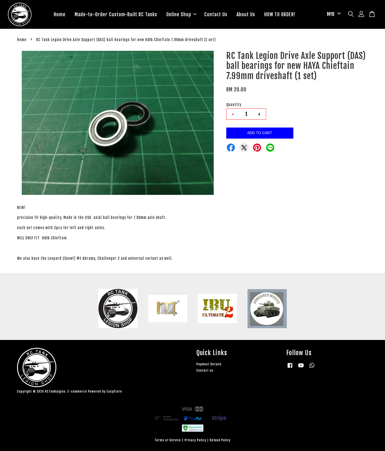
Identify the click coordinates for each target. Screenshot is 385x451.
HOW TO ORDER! (279, 14)
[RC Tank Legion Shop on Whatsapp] (312, 368)
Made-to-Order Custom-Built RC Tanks (116, 14)
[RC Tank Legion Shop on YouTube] (301, 368)
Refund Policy (220, 440)
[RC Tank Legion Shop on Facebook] (290, 368)
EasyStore (114, 391)
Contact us (204, 370)
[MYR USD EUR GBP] (333, 14)
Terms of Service (168, 440)
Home (59, 14)
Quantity (233, 104)
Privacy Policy (195, 440)
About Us (245, 14)
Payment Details (209, 364)
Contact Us (215, 14)
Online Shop (178, 14)
